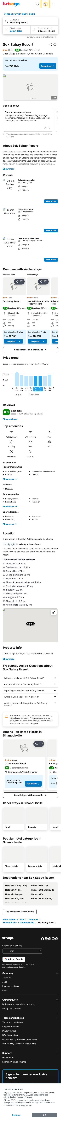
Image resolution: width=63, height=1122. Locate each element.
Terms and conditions (12, 1022)
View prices (51, 201)
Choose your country (12, 945)
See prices (46, 66)
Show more (8, 168)
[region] (30, 87)
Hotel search (9, 919)
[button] (30, 21)
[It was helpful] (45, 128)
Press (5, 990)
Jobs (4, 982)
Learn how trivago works (14, 1061)
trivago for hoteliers (11, 1008)
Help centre (7, 1057)
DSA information (10, 1035)
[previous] (13, 388)
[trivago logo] (11, 4)
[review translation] (42, 414)
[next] (54, 388)
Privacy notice (9, 1031)
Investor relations (10, 986)
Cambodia (33, 919)
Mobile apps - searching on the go (18, 1004)
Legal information (10, 1026)
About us (6, 977)
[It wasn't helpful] (49, 128)
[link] (37, 4)
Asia (21, 919)
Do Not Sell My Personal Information (19, 1039)
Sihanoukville (10, 922)
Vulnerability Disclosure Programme (19, 1043)
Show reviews (10, 419)
